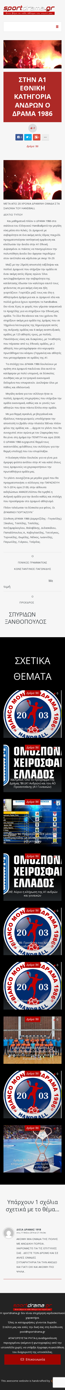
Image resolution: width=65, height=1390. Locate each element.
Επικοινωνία (35, 1359)
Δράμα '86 (32, 146)
